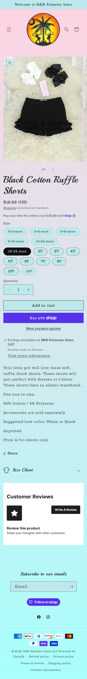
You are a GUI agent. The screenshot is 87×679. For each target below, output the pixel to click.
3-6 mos (43, 232)
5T (10, 261)
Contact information (46, 670)
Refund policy (39, 656)
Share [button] (13, 453)
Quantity (10, 281)
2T (40, 251)
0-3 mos (17, 232)
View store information (29, 356)
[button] (9, 29)
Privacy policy (63, 656)
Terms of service (32, 663)
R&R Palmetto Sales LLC (40, 651)
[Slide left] (34, 169)
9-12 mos (18, 242)
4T (73, 251)
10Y (11, 271)
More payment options (43, 328)
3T (56, 251)
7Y (43, 261)
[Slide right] (53, 169)
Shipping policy (59, 663)
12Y (31, 272)
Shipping (9, 208)
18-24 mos (17, 251)
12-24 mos (47, 242)
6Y (26, 261)
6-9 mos (70, 232)
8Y (59, 261)
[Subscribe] (71, 586)
